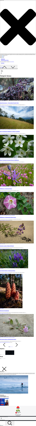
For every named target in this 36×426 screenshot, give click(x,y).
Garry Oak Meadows (8, 129)
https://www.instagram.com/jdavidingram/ (4, 398)
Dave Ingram (7, 134)
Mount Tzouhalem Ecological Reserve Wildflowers (9, 160)
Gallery (2, 71)
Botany (0, 129)
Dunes (2, 215)
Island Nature (1, 67)
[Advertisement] (17, 363)
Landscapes (6, 215)
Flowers (5, 129)
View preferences (12, 61)
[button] (18, 27)
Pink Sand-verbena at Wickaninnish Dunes (8, 339)
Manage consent (1, 425)
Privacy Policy (2, 63)
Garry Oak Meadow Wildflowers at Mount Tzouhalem (10, 131)
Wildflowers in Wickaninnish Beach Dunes (8, 217)
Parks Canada (12, 337)
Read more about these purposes (5, 60)
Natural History (9, 215)
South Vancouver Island (13, 129)
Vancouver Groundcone (4, 310)
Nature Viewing (13, 215)
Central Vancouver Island (4, 186)
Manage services (3, 59)
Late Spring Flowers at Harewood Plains (7, 270)
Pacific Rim (10, 337)
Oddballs (3, 308)
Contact (2, 70)
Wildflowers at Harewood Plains (6, 188)
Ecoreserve (3, 129)
